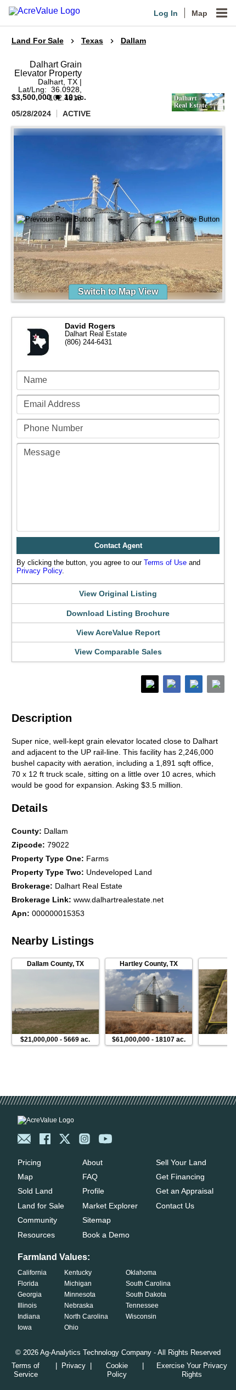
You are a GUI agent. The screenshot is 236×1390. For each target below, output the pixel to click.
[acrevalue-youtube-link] (105, 1138)
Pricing (29, 1162)
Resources (36, 1234)
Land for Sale (41, 1205)
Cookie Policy (117, 1369)
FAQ (90, 1176)
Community (37, 1220)
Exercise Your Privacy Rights (191, 1369)
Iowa (25, 1327)
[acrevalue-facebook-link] (45, 1138)
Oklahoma (141, 1272)
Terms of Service (26, 1369)
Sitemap (96, 1220)
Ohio (71, 1327)
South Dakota (146, 1294)
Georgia (30, 1294)
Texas (92, 40)
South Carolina (148, 1283)
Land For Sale (38, 40)
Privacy (73, 1365)
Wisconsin (141, 1316)
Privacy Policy (39, 571)
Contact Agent (118, 545)
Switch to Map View (118, 291)
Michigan (78, 1283)
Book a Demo (106, 1234)
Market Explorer (110, 1205)
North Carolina (86, 1316)
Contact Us (175, 1205)
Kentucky (78, 1272)
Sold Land (35, 1190)
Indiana (29, 1316)
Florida (28, 1283)
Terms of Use (165, 562)
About (92, 1162)
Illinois (27, 1305)
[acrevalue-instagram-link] (84, 1138)
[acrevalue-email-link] (24, 1138)
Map (199, 13)
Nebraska (78, 1305)
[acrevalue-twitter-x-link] (64, 1138)
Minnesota (79, 1294)
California (32, 1272)
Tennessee (142, 1305)
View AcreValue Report (118, 632)
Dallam (133, 40)
